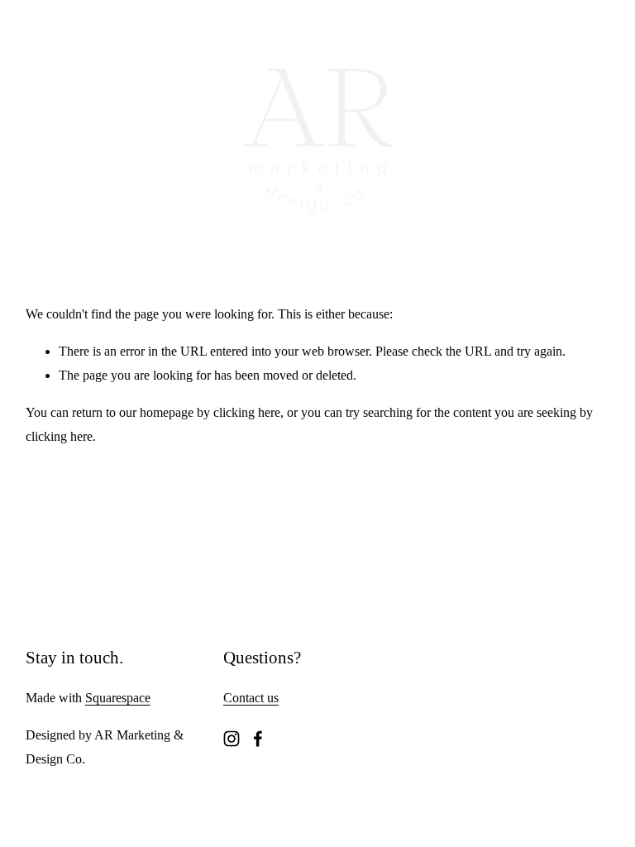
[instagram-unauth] (231, 738)
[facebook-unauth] (258, 738)
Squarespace (117, 698)
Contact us (251, 698)
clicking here (246, 412)
